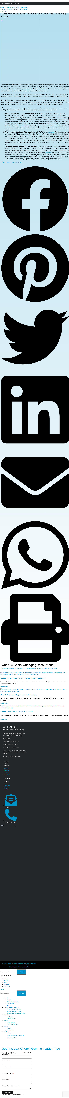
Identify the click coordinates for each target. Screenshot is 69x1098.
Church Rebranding (13, 1002)
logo (5, 983)
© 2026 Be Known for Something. (19, 964)
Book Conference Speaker (15, 1036)
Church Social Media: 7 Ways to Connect (16, 711)
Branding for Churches (14, 1009)
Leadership (10, 1004)
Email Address (6, 1067)
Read (8, 1028)
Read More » (4, 686)
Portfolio (10, 1017)
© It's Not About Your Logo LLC (18, 967)
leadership (7, 986)
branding (6, 981)
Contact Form (11, 1037)
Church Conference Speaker (16, 1013)
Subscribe (10, 1030)
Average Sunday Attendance (10, 1086)
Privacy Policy (7, 781)
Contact (7, 766)
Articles (6, 762)
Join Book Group (12, 1024)
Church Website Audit (14, 1011)
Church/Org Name (8, 1073)
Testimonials (11, 1019)
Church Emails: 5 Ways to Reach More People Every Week (22, 678)
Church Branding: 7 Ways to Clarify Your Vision (18, 695)
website (6, 984)
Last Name (5, 1061)
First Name (6, 1054)
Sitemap (7, 778)
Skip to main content (18, 1)
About (6, 760)
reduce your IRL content (22, 126)
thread (6, 979)
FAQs (6, 764)
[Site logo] (15, 11)
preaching (51, 132)
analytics (48, 153)
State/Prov (5, 1080)
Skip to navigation (6, 1)
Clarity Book (11, 1022)
